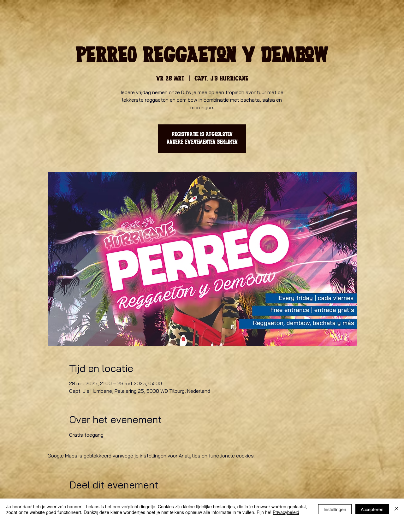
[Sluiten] (396, 509)
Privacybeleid (286, 512)
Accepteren (372, 509)
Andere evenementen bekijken (202, 142)
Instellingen (335, 509)
